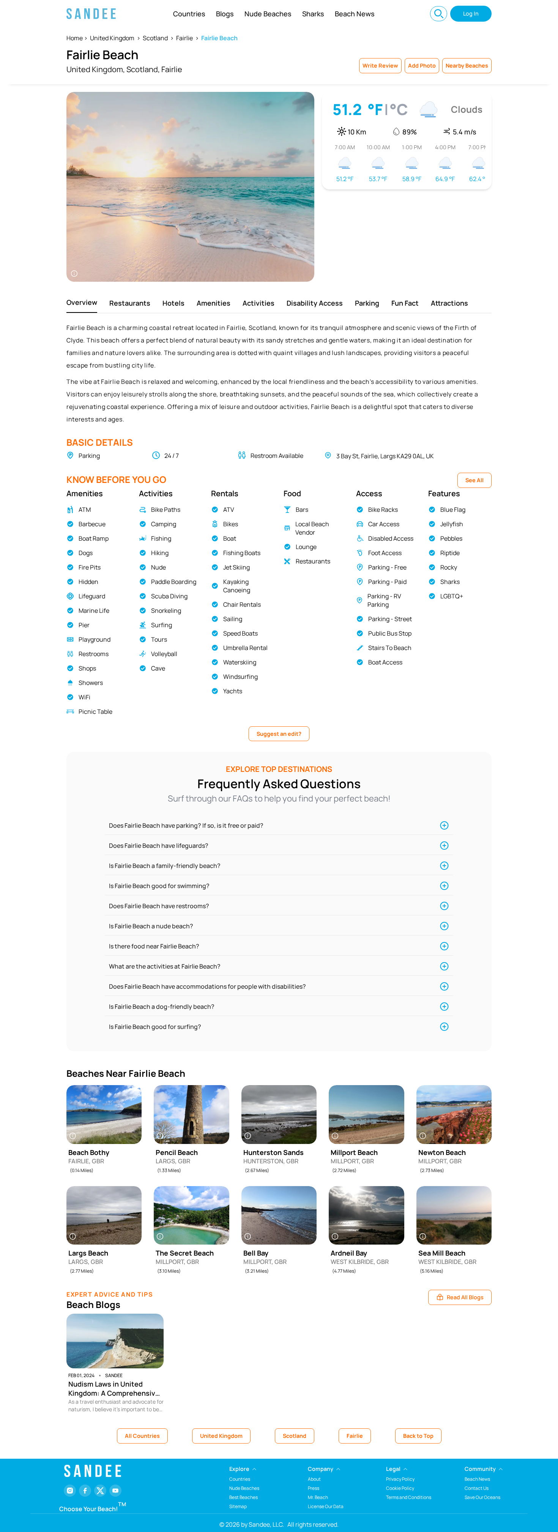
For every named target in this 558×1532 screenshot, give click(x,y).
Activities (258, 303)
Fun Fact (405, 303)
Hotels (173, 303)
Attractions (449, 303)
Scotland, (143, 69)
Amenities (213, 303)
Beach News (355, 13)
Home (74, 38)
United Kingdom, (95, 69)
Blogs (225, 13)
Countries (189, 13)
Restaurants (129, 303)
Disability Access (315, 303)
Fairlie (184, 38)
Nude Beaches (268, 13)
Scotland (155, 38)
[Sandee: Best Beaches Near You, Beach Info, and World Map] (91, 13)
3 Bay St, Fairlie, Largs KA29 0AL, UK (385, 456)
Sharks (313, 13)
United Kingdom (112, 38)
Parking (367, 303)
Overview (81, 302)
